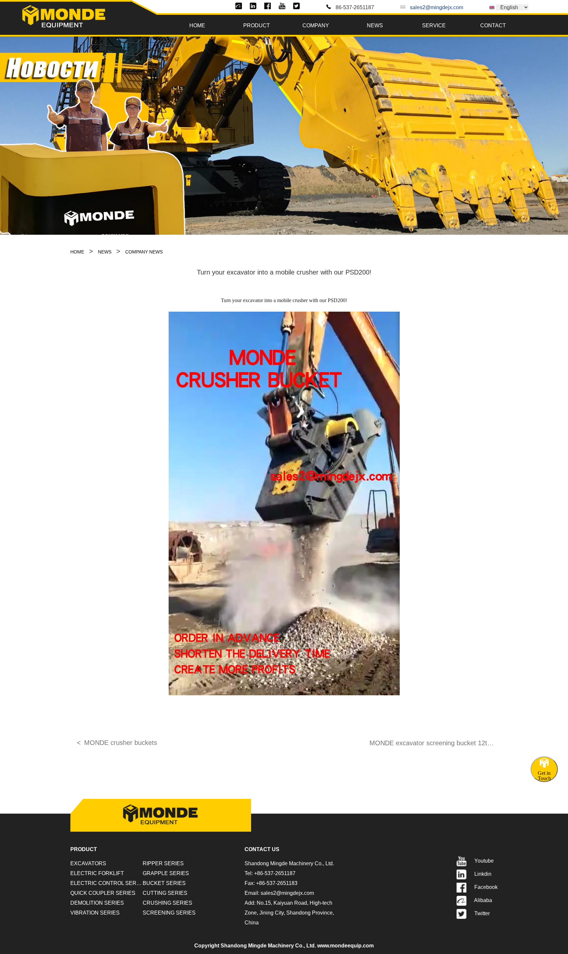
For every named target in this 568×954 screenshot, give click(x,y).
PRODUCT (256, 25)
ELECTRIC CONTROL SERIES (106, 883)
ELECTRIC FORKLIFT (97, 873)
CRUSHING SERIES (167, 903)
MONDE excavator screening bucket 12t (428, 743)
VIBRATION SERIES (95, 913)
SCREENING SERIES (169, 913)
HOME (197, 25)
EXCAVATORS (88, 863)
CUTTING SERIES (165, 893)
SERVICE (434, 25)
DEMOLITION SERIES (97, 903)
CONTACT (493, 25)
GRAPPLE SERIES (166, 873)
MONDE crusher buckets (120, 742)
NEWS (375, 25)
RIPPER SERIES (163, 863)
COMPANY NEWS (144, 251)
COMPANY (315, 25)
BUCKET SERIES (164, 883)
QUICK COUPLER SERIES (102, 893)
